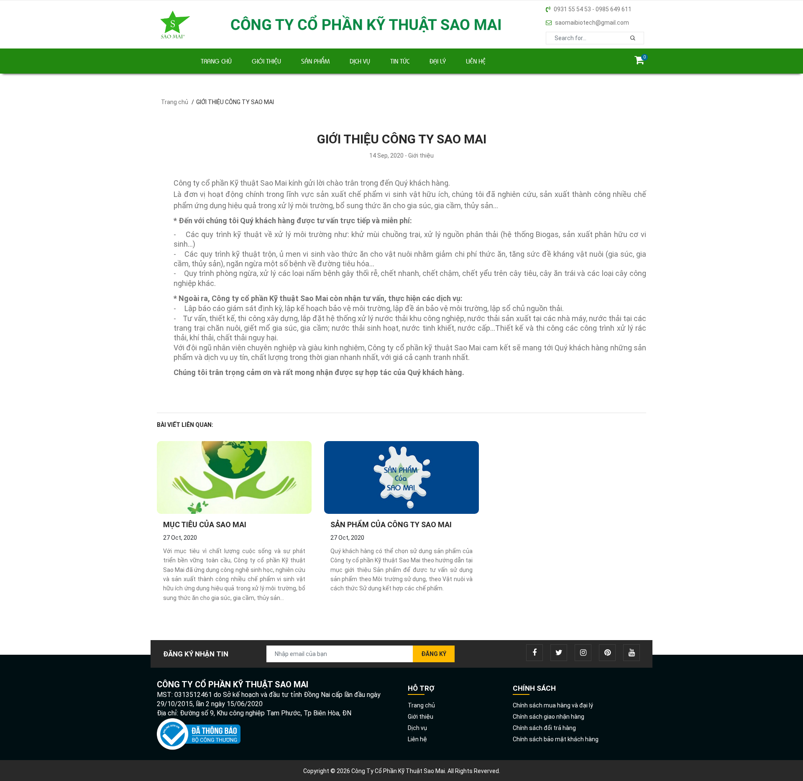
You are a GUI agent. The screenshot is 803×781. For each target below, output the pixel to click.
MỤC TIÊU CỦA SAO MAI (204, 524)
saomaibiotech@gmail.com (592, 22)
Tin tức (399, 60)
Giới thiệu (266, 60)
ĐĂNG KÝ (433, 654)
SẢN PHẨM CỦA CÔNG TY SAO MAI (391, 524)
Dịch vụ (360, 60)
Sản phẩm (315, 60)
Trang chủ (216, 60)
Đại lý (438, 60)
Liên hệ (476, 60)
